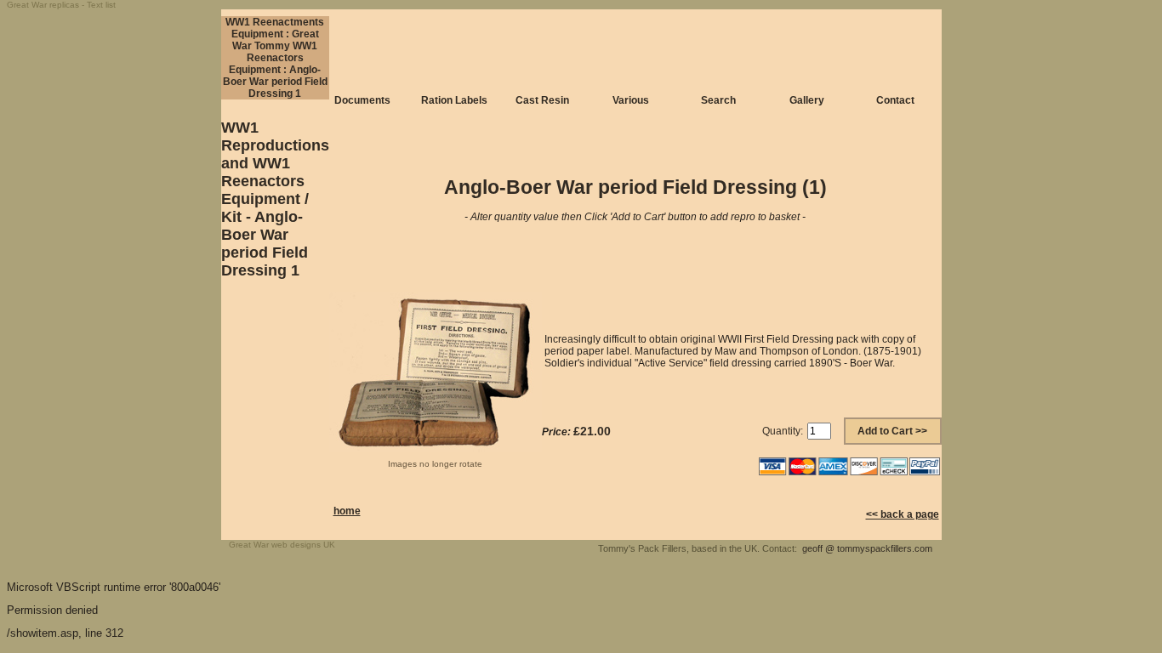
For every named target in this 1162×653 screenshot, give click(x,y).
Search (718, 100)
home (347, 511)
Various (630, 100)
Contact (895, 100)
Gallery (806, 100)
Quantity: (782, 431)
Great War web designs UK (282, 544)
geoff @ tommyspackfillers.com (867, 548)
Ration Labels (454, 100)
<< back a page (902, 514)
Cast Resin (542, 100)
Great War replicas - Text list (61, 4)
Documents (362, 100)
